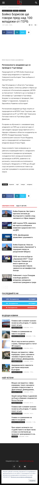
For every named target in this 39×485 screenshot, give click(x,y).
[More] (29, 32)
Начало (4, 7)
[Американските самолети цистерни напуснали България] (6, 368)
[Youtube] (25, 467)
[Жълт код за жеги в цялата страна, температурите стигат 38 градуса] (6, 344)
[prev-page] (3, 287)
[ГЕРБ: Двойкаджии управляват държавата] (7, 237)
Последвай (32, 299)
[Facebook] (14, 467)
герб (17, 184)
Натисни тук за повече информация (21, 477)
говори (23, 184)
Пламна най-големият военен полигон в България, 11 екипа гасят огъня (24, 323)
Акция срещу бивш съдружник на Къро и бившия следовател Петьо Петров (24, 398)
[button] (3, 2)
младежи (29, 184)
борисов (11, 184)
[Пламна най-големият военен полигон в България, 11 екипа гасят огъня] (6, 324)
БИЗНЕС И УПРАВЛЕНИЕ (18, 336)
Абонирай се (32, 307)
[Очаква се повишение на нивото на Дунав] (6, 334)
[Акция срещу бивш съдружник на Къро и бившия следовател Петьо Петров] (6, 399)
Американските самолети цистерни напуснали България (22, 367)
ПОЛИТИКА (22, 10)
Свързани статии (8, 206)
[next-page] (6, 287)
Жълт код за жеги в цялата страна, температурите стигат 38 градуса (24, 343)
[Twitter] (20, 467)
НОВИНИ (16, 10)
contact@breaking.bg (26, 461)
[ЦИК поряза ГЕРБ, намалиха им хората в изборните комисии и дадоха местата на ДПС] (7, 225)
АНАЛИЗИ (14, 436)
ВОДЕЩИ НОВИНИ (13, 7)
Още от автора (21, 206)
